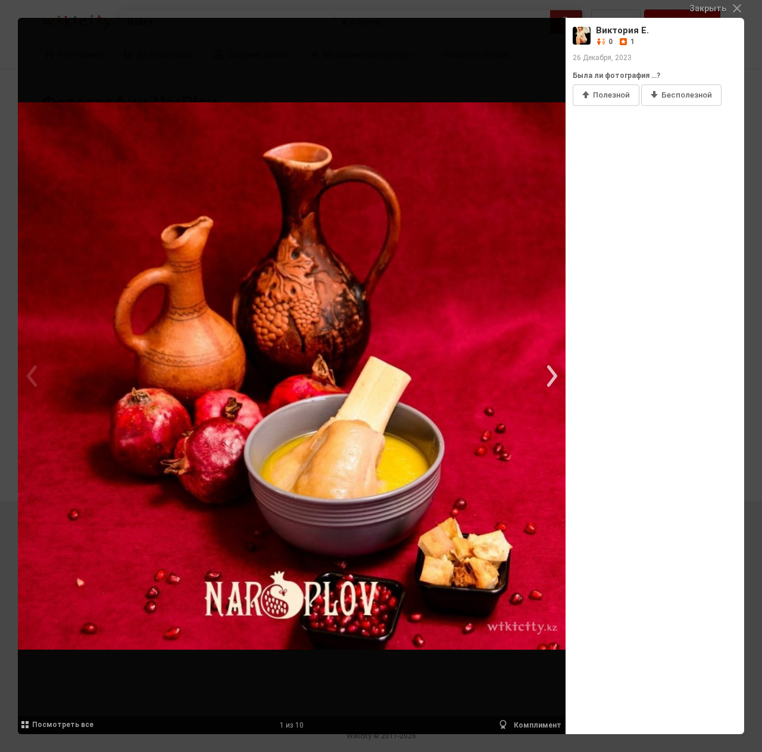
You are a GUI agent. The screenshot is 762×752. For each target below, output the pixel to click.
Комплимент (536, 725)
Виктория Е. (622, 30)
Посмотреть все (62, 724)
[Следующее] (551, 376)
